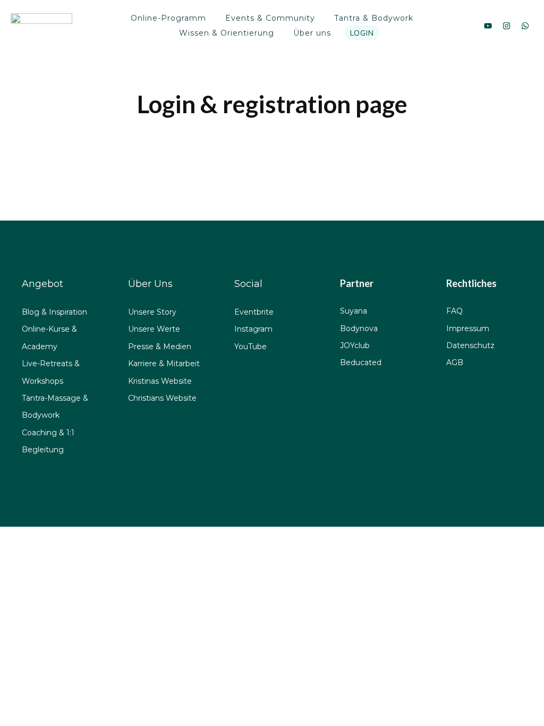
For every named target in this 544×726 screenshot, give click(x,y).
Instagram (253, 329)
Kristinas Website (160, 381)
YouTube (250, 346)
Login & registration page (272, 104)
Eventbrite (254, 312)
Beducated (360, 362)
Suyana (353, 311)
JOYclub (355, 345)
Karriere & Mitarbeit (164, 363)
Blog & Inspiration (54, 312)
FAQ (454, 311)
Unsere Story (152, 312)
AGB (454, 362)
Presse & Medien (159, 346)
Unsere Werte (154, 329)
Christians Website (162, 398)
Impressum (467, 328)
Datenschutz (470, 345)
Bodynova (359, 328)
